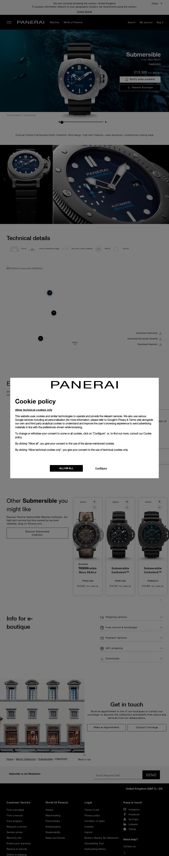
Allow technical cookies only (33, 409)
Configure (101, 468)
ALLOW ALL (66, 468)
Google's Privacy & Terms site (124, 419)
